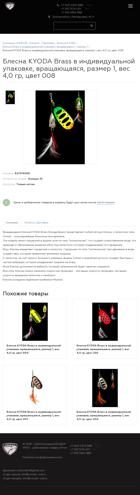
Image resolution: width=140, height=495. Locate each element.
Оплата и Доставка (36, 222)
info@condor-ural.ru (33, 474)
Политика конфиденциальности (42, 457)
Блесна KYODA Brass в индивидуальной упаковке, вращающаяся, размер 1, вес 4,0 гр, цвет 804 (34, 349)
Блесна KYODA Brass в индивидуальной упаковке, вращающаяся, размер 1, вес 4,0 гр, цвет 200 (104, 349)
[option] (60, 127)
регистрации (105, 202)
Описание (12, 222)
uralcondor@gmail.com (30, 470)
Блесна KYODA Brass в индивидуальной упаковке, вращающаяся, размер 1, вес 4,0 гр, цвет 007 (34, 416)
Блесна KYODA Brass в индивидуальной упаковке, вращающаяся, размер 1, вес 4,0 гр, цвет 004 (104, 416)
